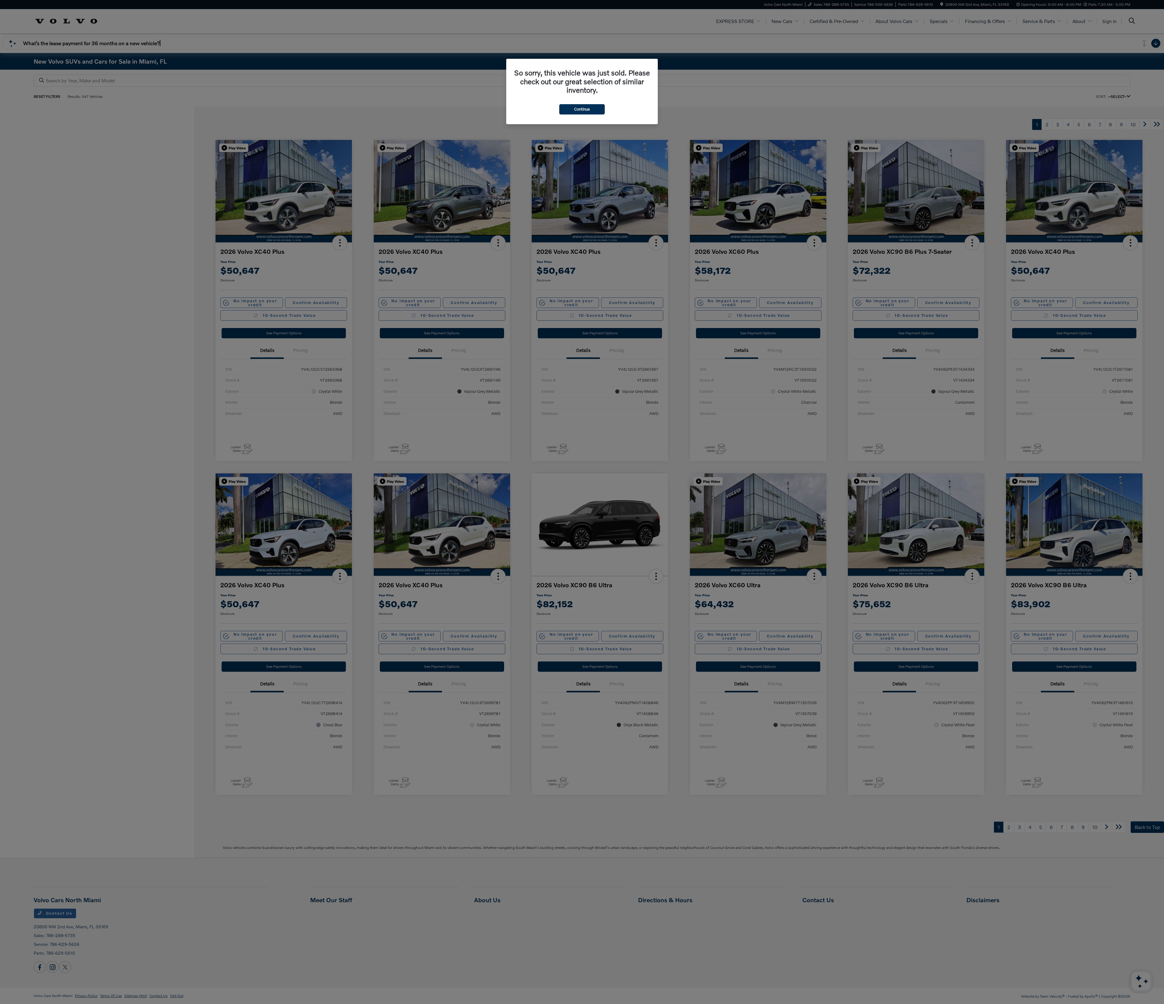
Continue (582, 109)
